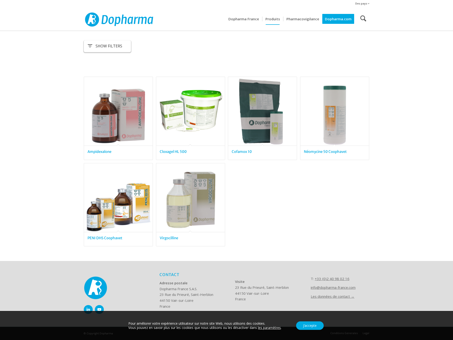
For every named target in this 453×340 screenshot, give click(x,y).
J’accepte (310, 325)
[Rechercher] (363, 19)
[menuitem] (361, 3)
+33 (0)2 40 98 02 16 (332, 278)
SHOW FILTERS (109, 46)
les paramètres (269, 328)
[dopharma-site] (119, 19)
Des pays (361, 3)
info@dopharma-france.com (333, 287)
